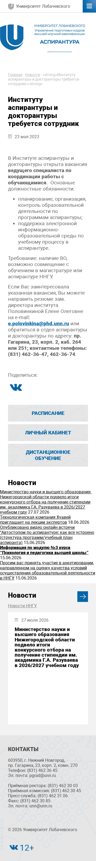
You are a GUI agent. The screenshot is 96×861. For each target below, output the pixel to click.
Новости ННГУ (22, 605)
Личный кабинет (48, 433)
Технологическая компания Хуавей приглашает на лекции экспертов (35, 520)
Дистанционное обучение (48, 455)
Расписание (48, 413)
